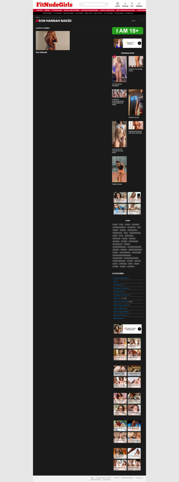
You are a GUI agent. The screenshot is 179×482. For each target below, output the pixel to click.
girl (126, 233)
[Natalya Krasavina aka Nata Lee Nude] (136, 125)
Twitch (116, 266)
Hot (132, 6)
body (128, 224)
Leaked (133, 238)
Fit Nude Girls (133, 230)
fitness (123, 230)
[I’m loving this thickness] (119, 69)
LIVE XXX (40, 10)
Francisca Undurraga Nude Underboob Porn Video (118, 102)
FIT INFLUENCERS (142, 10)
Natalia (116, 250)
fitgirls (116, 230)
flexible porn (118, 233)
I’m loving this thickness (117, 85)
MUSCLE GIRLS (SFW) (107, 10)
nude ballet (137, 252)
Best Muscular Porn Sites (104, 478)
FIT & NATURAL (58, 13)
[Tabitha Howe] (119, 169)
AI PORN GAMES (119, 13)
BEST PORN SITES (96, 480)
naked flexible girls (120, 247)
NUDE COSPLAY (98, 13)
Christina (136, 224)
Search (106, 5)
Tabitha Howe (117, 184)
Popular (125, 6)
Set (131, 264)
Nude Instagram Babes (122, 312)
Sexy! (137, 264)
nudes (131, 261)
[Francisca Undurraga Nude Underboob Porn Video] (119, 93)
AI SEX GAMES (79, 13)
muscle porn (118, 244)
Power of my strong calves (135, 70)
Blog (115, 281)
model (125, 241)
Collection (132, 227)
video (123, 266)
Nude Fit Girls (118, 258)
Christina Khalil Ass (119, 227)
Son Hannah (41, 52)
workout (131, 266)
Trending (139, 6)
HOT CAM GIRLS (108, 13)
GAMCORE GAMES (68, 13)
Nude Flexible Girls (120, 308)
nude (115, 252)
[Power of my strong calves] (136, 61)
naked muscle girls (135, 247)
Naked (128, 244)
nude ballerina (125, 252)
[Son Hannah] (53, 40)
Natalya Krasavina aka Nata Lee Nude (135, 132)
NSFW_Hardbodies (136, 250)
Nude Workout (118, 318)
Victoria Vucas (134, 117)
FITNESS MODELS (47, 13)
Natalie (124, 250)
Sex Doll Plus (106, 480)
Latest (117, 6)
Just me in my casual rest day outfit (117, 150)
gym (115, 236)
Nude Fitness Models (132, 258)
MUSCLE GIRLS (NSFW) (71, 10)
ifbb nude (117, 238)
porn (115, 264)
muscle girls (134, 241)
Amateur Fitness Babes (121, 278)
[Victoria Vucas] (136, 102)
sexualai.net (139, 478)
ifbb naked (129, 236)
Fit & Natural (118, 285)
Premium (123, 264)
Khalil (125, 238)
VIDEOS (47, 10)
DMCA (93, 478)
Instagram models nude (122, 295)
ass (122, 224)
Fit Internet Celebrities (121, 288)
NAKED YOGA (88, 13)
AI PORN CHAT (129, 13)
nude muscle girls (119, 261)
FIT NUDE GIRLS (57, 10)
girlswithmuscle (135, 233)
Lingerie (116, 241)
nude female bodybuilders (122, 255)
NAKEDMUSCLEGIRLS (127, 478)
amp (115, 224)
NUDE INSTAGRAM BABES (89, 10)
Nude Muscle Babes (121, 315)
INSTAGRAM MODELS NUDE (126, 10)
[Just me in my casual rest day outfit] (119, 134)
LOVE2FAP (116, 478)
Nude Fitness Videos (121, 305)
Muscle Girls (117, 298)
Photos (138, 261)
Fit (139, 227)
